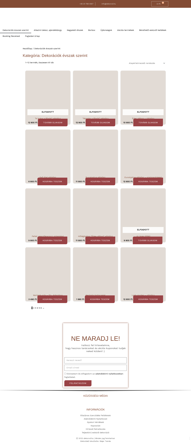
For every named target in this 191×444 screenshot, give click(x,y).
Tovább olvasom (52, 122)
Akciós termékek (125, 30)
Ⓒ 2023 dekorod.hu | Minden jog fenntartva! (95, 438)
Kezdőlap (27, 48)
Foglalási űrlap (32, 36)
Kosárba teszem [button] (52, 181)
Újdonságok (106, 30)
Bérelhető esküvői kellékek (152, 30)
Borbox (91, 30)
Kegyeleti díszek (75, 30)
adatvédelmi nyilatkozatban (109, 373)
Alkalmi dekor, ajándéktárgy (48, 30)
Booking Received (11, 36)
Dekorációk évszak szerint (16, 30)
